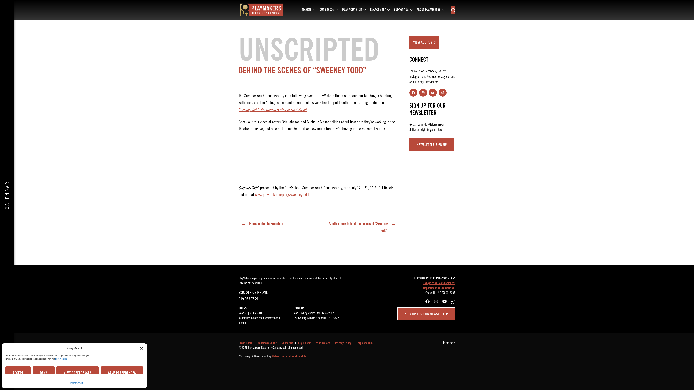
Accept (18, 372)
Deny (43, 372)
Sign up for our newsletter (426, 314)
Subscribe (287, 343)
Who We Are (323, 343)
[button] (141, 348)
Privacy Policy (343, 343)
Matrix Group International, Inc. (290, 356)
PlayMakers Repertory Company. (265, 348)
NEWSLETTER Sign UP (432, 144)
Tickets (306, 10)
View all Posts (424, 42)
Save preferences (122, 372)
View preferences (78, 372)
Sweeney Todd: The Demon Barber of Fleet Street (273, 109)
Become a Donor (267, 343)
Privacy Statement (76, 383)
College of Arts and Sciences (439, 283)
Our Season (327, 10)
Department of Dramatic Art (439, 288)
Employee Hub (364, 343)
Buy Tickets (304, 343)
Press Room (245, 343)
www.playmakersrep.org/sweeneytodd (282, 195)
